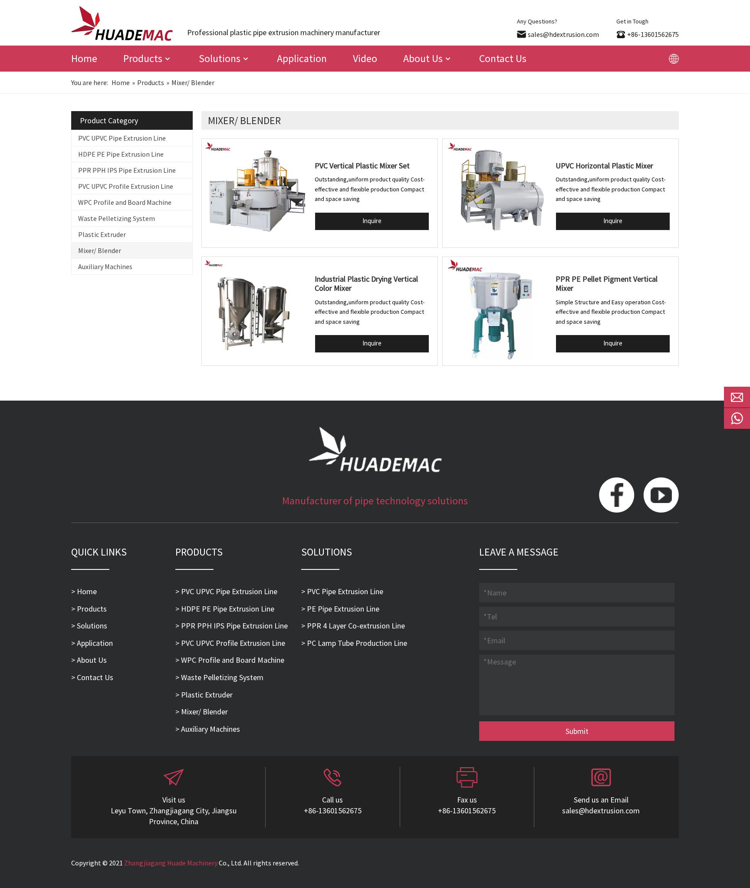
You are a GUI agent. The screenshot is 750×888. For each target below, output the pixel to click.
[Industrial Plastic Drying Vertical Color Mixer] (256, 311)
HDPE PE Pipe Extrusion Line (121, 154)
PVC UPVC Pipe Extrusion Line (122, 138)
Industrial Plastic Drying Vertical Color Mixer (366, 283)
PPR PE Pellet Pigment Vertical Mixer (607, 283)
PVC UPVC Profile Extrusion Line (125, 186)
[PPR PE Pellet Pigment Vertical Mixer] (497, 311)
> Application (92, 643)
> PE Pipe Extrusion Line (340, 609)
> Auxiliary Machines (207, 729)
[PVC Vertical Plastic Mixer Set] (256, 193)
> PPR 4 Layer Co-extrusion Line (353, 626)
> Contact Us (92, 677)
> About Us (89, 660)
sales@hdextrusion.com (563, 34)
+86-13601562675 (653, 34)
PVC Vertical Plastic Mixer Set (362, 166)
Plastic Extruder (102, 234)
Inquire (372, 221)
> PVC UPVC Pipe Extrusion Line (226, 591)
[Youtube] (661, 495)
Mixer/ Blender (99, 250)
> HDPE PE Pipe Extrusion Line (224, 609)
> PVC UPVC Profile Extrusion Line (230, 643)
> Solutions (89, 626)
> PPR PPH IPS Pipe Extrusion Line (231, 626)
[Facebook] (617, 495)
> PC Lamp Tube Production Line (354, 643)
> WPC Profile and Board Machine (229, 660)
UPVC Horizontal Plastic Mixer (604, 166)
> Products (89, 609)
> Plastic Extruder (204, 695)
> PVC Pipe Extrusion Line (342, 591)
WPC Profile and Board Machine (124, 202)
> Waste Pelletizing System (219, 677)
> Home (84, 591)
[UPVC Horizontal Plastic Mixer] (497, 193)
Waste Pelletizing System (116, 218)
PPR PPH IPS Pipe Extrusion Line (127, 170)
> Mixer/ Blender (201, 712)
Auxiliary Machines (105, 266)
